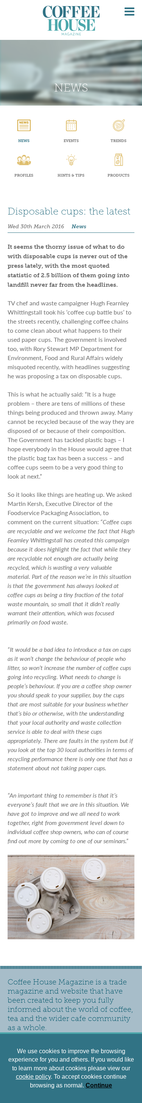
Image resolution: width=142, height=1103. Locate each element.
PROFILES (23, 175)
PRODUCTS (119, 175)
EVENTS (71, 141)
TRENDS (118, 141)
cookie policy (33, 1076)
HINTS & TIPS (71, 175)
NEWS (24, 141)
